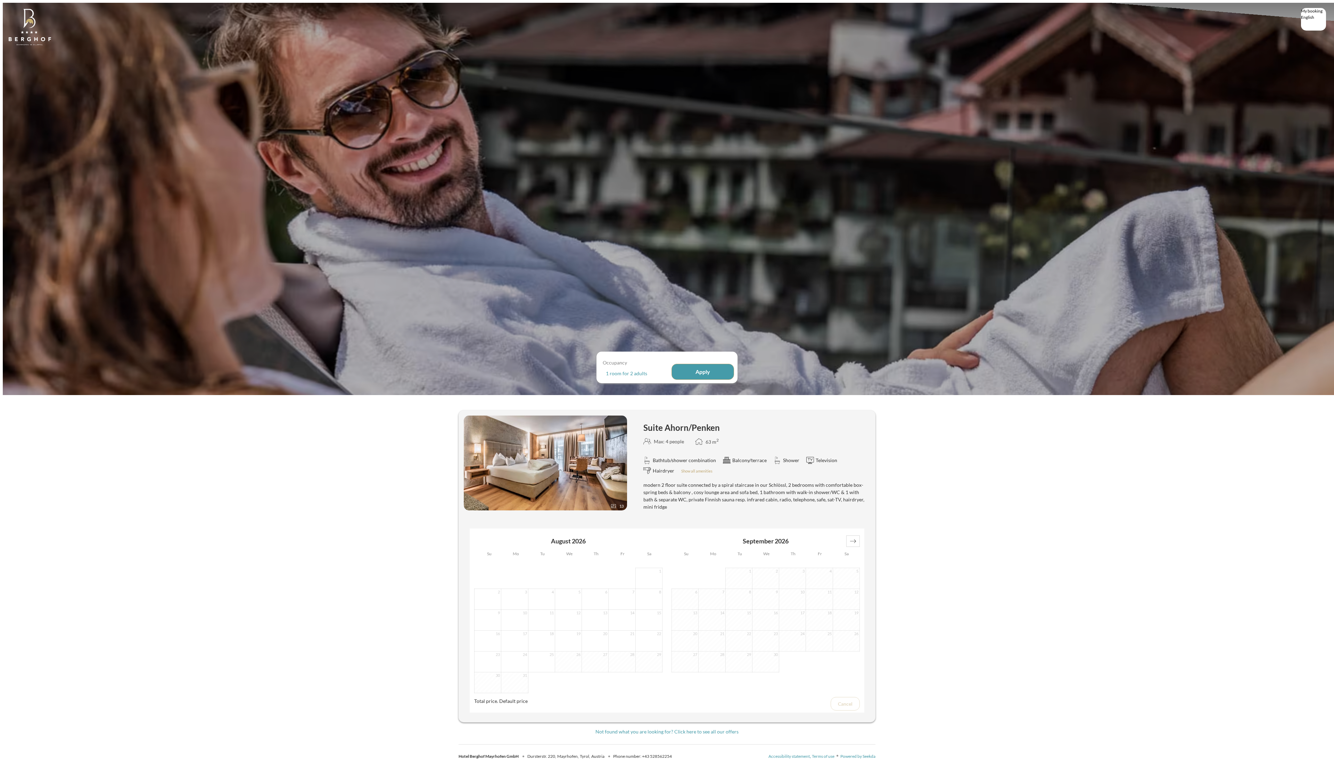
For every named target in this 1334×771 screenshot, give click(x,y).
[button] (853, 541)
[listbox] (1313, 19)
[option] (1313, 22)
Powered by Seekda (857, 756)
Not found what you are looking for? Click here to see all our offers (667, 732)
